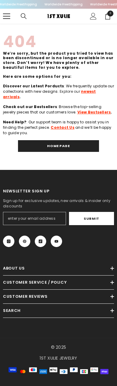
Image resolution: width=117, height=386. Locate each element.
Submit (91, 218)
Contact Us (62, 127)
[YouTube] (56, 241)
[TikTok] (40, 241)
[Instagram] (8, 241)
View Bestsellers (94, 112)
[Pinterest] (24, 241)
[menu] (6, 16)
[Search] (23, 16)
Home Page (58, 145)
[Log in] (93, 16)
